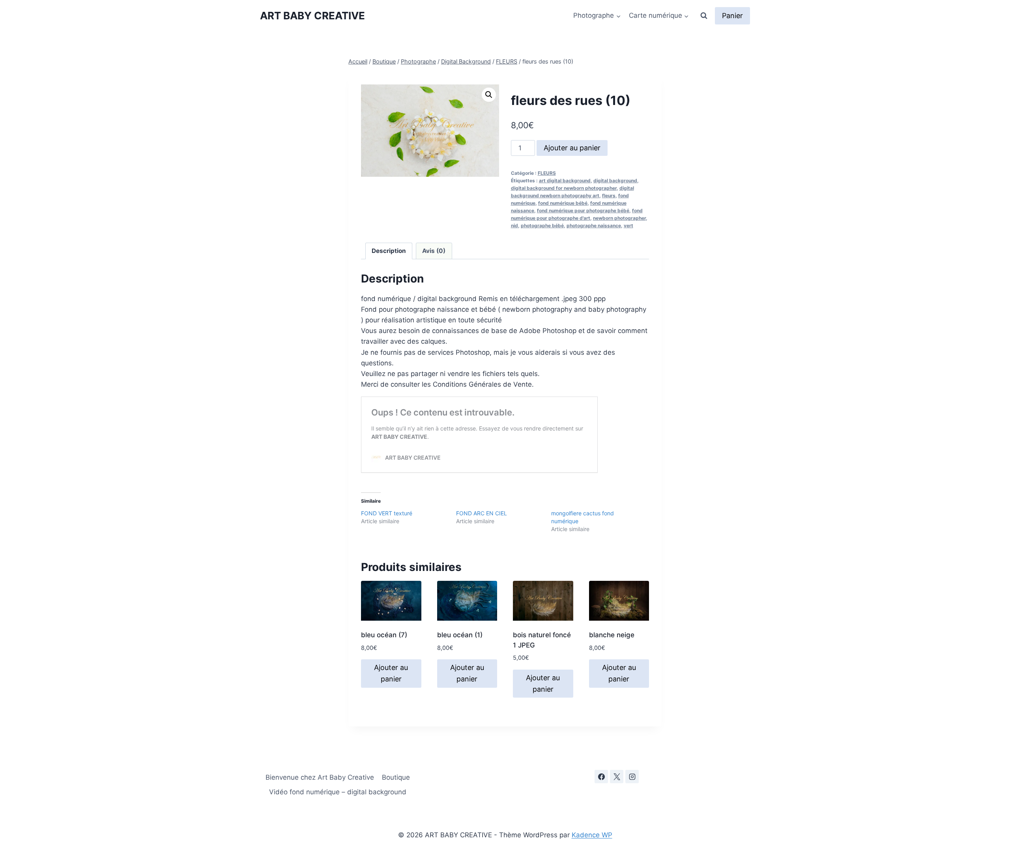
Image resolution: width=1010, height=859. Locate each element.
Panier (732, 15)
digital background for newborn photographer (564, 188)
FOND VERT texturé (386, 513)
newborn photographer (619, 218)
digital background (615, 180)
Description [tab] (389, 251)
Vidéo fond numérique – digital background (337, 792)
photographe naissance (594, 225)
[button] (489, 95)
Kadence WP (592, 835)
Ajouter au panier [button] (391, 673)
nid (514, 225)
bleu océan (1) (460, 635)
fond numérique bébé (562, 203)
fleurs (608, 195)
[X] (616, 776)
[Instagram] (632, 776)
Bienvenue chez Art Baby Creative (320, 777)
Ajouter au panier (572, 148)
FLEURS (547, 173)
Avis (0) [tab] (433, 251)
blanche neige (611, 635)
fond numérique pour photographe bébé (583, 210)
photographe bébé (542, 225)
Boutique (396, 777)
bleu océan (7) (384, 635)
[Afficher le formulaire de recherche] (704, 16)
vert (628, 225)
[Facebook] (601, 776)
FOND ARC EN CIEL (481, 513)
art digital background (565, 180)
